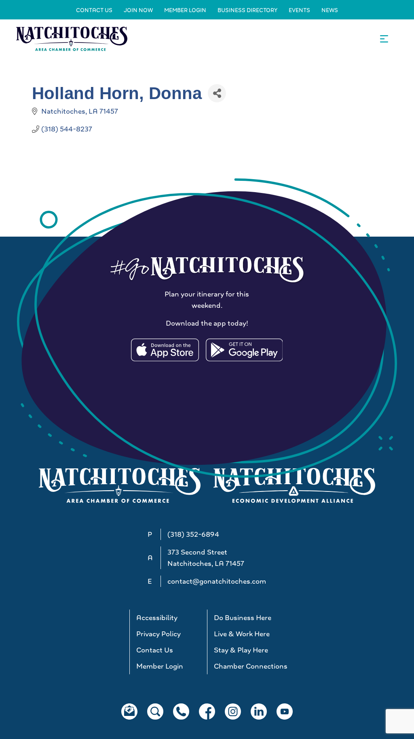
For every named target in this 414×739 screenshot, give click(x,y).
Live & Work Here (242, 634)
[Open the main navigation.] (384, 38)
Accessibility (156, 618)
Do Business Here (242, 618)
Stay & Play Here (241, 650)
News (329, 10)
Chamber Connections (249, 666)
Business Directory (247, 10)
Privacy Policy (158, 634)
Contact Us (94, 10)
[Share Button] (217, 93)
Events (299, 10)
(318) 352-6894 (193, 534)
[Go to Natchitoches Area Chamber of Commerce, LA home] (71, 39)
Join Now (138, 10)
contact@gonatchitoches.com (216, 581)
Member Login (185, 10)
